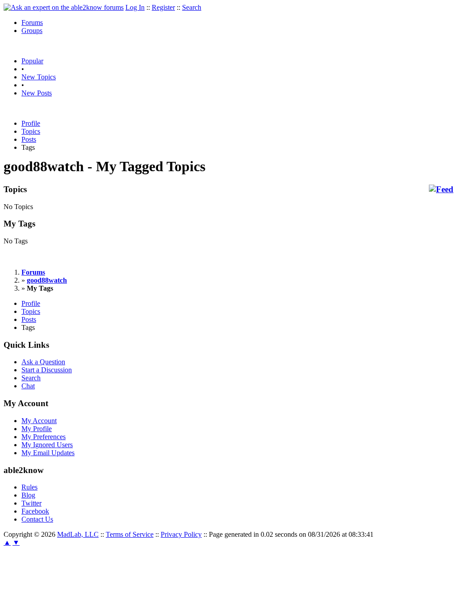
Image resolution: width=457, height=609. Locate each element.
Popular (32, 61)
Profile (30, 123)
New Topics (38, 77)
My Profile (36, 428)
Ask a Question (43, 362)
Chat (28, 386)
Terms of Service (130, 534)
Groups (31, 30)
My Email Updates (48, 453)
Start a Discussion (46, 370)
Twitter (31, 503)
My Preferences (43, 436)
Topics (30, 131)
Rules (29, 487)
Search (191, 7)
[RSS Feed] (441, 189)
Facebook (35, 511)
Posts (28, 139)
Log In (135, 7)
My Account (39, 420)
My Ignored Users (47, 445)
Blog (28, 495)
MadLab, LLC (78, 534)
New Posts (36, 93)
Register (163, 7)
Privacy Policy (181, 534)
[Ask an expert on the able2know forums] (64, 7)
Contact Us (37, 519)
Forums (32, 22)
